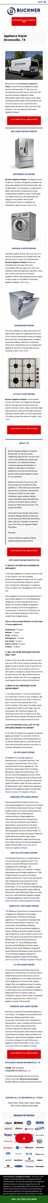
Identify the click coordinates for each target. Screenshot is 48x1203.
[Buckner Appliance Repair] (24, 11)
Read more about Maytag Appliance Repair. (22, 901)
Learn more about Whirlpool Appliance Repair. (23, 960)
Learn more (31, 205)
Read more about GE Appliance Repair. (20, 792)
